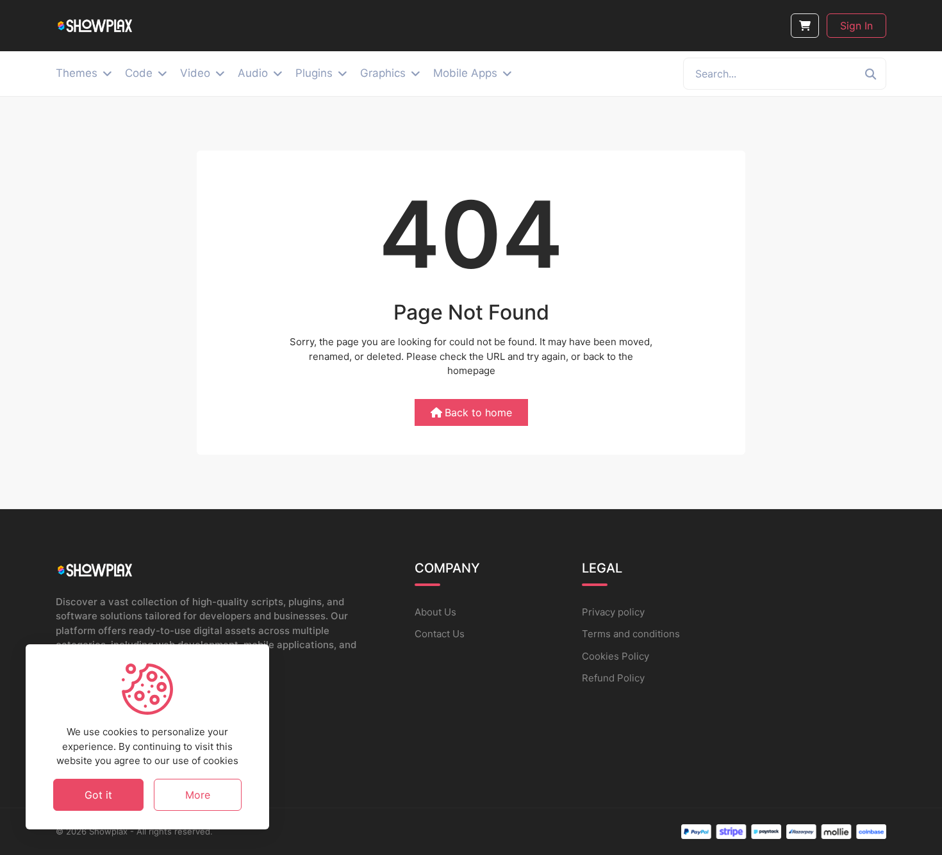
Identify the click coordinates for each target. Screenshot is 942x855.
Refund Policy (613, 678)
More (197, 794)
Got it (98, 794)
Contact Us (440, 634)
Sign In (856, 25)
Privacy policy (613, 612)
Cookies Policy (615, 656)
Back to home (478, 412)
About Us (435, 612)
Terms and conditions (631, 634)
